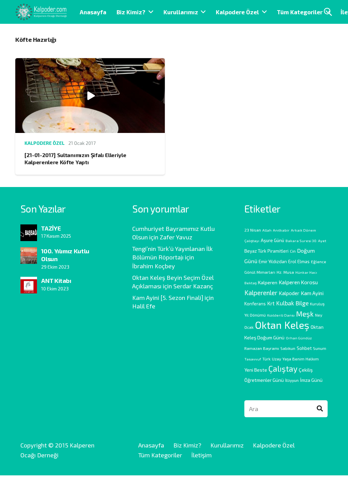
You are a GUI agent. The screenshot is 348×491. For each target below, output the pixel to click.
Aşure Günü (272, 240)
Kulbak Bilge (292, 303)
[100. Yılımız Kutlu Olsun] (28, 252)
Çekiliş (306, 370)
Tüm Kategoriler (160, 455)
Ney (318, 314)
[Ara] (320, 409)
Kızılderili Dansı (281, 315)
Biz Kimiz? (187, 445)
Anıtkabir (281, 230)
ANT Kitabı (56, 280)
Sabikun (287, 348)
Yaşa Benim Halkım (300, 358)
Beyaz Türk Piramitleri (266, 251)
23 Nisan (252, 229)
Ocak (249, 327)
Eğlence (318, 261)
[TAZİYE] (28, 229)
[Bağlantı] (41, 11)
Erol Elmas (299, 261)
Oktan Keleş (282, 325)
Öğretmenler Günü (264, 380)
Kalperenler (260, 293)
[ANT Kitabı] (28, 281)
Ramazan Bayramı (261, 348)
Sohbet (304, 348)
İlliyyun (292, 380)
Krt (271, 303)
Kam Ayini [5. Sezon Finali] (167, 297)
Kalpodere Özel (44, 143)
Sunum (319, 348)
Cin (293, 251)
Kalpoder (289, 293)
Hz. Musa (285, 272)
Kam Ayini (312, 293)
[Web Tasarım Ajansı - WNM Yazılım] (174, 483)
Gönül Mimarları (259, 272)
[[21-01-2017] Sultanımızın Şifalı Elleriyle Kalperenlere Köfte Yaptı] (90, 63)
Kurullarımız (227, 445)
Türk (266, 358)
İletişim (201, 455)
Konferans (255, 303)
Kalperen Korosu (298, 282)
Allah (267, 230)
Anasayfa (151, 445)
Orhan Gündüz (299, 338)
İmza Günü (311, 380)
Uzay (276, 358)
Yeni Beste (255, 370)
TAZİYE (50, 228)
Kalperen (267, 282)
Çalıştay (282, 368)
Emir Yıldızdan (273, 261)
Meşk (305, 313)
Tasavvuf (252, 359)
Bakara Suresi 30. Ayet (305, 240)
